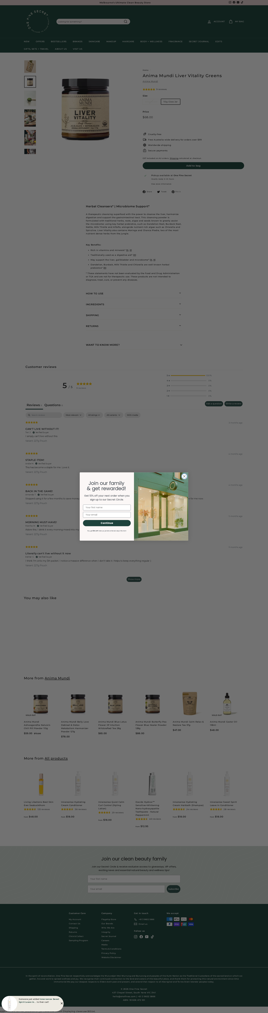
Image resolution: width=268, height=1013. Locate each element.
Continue (107, 523)
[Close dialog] (184, 476)
